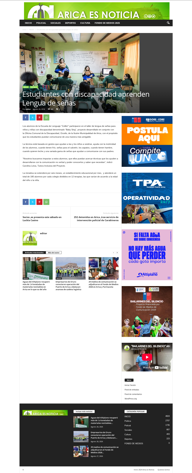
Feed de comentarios (133, 394)
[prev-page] (113, 252)
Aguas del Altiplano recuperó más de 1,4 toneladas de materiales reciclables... (104, 420)
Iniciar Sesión (130, 385)
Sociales (56, 22)
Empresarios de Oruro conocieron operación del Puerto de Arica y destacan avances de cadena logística (68, 285)
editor (28, 109)
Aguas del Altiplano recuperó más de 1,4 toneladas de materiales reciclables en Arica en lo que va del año (36, 285)
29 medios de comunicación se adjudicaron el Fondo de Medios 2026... (104, 450)
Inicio (24, 30)
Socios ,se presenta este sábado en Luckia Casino (42, 219)
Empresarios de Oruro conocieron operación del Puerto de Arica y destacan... (104, 435)
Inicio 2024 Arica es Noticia (144, 469)
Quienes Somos (164, 469)
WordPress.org (131, 399)
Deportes (70, 22)
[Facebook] (26, 117)
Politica (127, 421)
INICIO (28, 22)
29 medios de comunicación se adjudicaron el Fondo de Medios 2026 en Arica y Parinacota (103, 284)
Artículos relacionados (34, 252)
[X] (33, 117)
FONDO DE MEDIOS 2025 (107, 22)
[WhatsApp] (46, 117)
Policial (41, 22)
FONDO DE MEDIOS (133, 443)
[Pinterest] (39, 117)
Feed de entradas (132, 390)
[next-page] (117, 252)
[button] (168, 23)
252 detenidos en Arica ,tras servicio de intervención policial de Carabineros (96, 219)
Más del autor (53, 252)
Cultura (85, 22)
